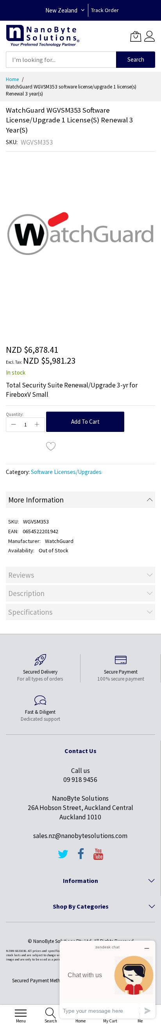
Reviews (21, 575)
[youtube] (98, 857)
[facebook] (80, 857)
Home (12, 79)
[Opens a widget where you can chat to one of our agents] (107, 979)
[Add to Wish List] (51, 446)
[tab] (80, 500)
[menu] (21, 1013)
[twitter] (62, 857)
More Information (36, 499)
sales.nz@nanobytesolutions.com (80, 835)
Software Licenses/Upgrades (66, 472)
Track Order (105, 10)
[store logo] (43, 36)
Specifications (30, 612)
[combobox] (61, 59)
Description (26, 593)
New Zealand (61, 10)
